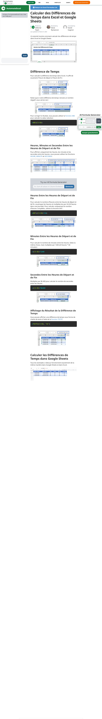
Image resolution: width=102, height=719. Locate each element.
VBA (39, 2)
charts (68, 2)
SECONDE (48, 156)
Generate (69, 186)
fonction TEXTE (56, 319)
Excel (47, 2)
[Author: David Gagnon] (65, 27)
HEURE (32, 156)
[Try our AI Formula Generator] (90, 123)
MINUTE (39, 156)
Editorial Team (38, 29)
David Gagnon (71, 29)
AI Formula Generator (81, 2)
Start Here (31, 2)
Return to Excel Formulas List (46, 7)
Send (24, 55)
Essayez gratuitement (90, 133)
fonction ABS (70, 116)
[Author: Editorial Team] (32, 27)
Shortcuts (58, 2)
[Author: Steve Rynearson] (48, 27)
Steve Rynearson (55, 29)
